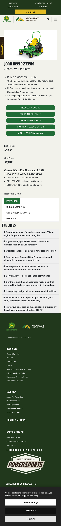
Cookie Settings (30, 502)
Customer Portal (43, 3)
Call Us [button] (31, 12)
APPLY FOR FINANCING (30, 133)
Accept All (31, 510)
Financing (13, 3)
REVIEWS (11, 218)
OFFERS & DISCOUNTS (18, 213)
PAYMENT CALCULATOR (30, 127)
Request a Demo (12, 194)
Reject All (30, 519)
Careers (43, 6)
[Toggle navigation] (55, 19)
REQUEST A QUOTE (30, 107)
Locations (13, 6)
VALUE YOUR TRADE (30, 120)
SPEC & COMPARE (15, 207)
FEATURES (12, 201)
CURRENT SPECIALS (30, 114)
